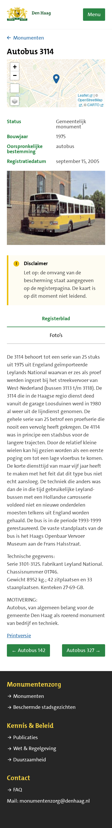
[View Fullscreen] (14, 88)
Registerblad (56, 318)
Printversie (19, 635)
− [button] (15, 75)
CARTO (93, 104)
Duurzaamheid (29, 759)
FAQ (17, 789)
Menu (94, 14)
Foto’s (56, 335)
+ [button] (15, 66)
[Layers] (14, 101)
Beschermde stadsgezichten (44, 707)
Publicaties (25, 737)
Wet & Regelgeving (34, 748)
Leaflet (83, 95)
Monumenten (28, 37)
